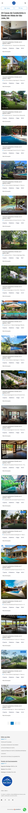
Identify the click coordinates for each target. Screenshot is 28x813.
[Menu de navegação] (2, 3)
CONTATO (3, 753)
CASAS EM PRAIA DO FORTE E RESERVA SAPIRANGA (13, 750)
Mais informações (6, 51)
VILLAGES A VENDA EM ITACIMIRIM (9, 744)
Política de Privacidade (6, 742)
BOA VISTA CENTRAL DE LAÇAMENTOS (10, 756)
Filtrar (21, 8)
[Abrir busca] (25, 3)
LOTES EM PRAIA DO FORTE (8, 747)
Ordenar (8, 8)
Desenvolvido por (10, 809)
